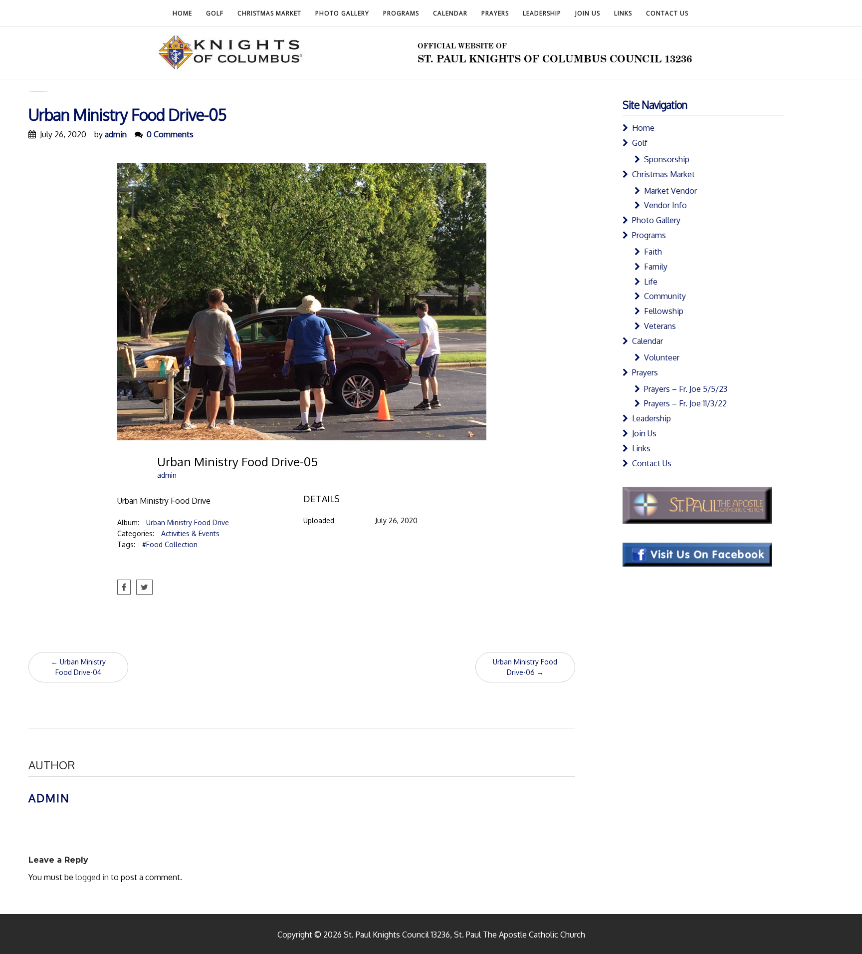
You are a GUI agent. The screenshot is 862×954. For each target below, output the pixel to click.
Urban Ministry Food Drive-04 (78, 666)
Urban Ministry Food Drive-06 (525, 666)
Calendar (450, 13)
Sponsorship (666, 159)
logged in (92, 877)
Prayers (495, 13)
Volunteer (661, 357)
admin (116, 134)
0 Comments (170, 134)
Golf (214, 13)
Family (655, 267)
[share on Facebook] (124, 587)
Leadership (542, 13)
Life (650, 282)
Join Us (587, 13)
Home (182, 13)
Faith (653, 252)
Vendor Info (665, 205)
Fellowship (663, 311)
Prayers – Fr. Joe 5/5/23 (685, 389)
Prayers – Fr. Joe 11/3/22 (685, 403)
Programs (401, 13)
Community (665, 296)
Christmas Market (269, 13)
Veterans (660, 326)
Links (623, 13)
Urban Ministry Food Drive (187, 522)
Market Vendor (670, 191)
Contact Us (667, 13)
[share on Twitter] (144, 587)
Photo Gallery (342, 13)
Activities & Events (190, 533)
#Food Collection (170, 544)
